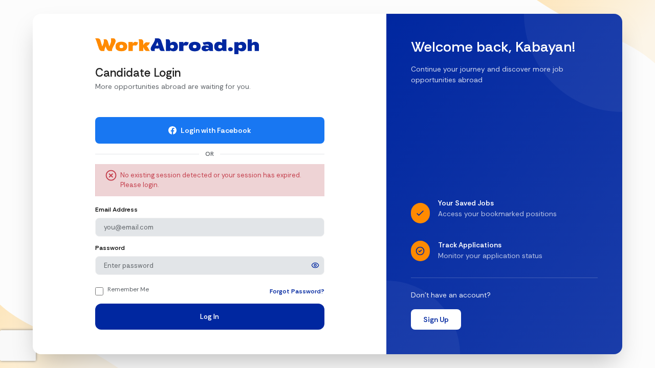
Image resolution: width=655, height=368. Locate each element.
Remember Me (128, 289)
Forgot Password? (297, 291)
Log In (209, 316)
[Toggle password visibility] (315, 265)
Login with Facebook (216, 130)
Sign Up (436, 319)
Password (110, 248)
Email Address (116, 209)
